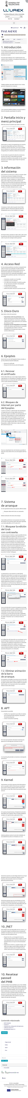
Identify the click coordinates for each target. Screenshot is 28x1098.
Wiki (14, 39)
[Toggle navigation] (14, 23)
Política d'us (10, 1087)
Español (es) (15, 27)
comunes (18, 34)
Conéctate (16, 19)
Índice (6, 1044)
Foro (6, 1050)
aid (24, 34)
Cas (11, 18)
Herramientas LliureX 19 (9, 1029)
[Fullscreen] (27, 1)
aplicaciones (7, 34)
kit (2, 36)
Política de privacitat (18, 1087)
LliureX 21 (19, 39)
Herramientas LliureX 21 (8, 42)
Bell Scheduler (7, 1023)
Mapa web (11, 1086)
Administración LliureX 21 (8, 41)
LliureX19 (6, 1024)
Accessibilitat (23, 1086)
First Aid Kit (9, 31)
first (22, 34)
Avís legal (6, 1086)
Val (9, 18)
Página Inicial (8, 1042)
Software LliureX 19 (8, 1027)
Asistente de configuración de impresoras (13, 1026)
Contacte (17, 1086)
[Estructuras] (25, 28)
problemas (13, 34)
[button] (21, 28)
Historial (4, 1032)
